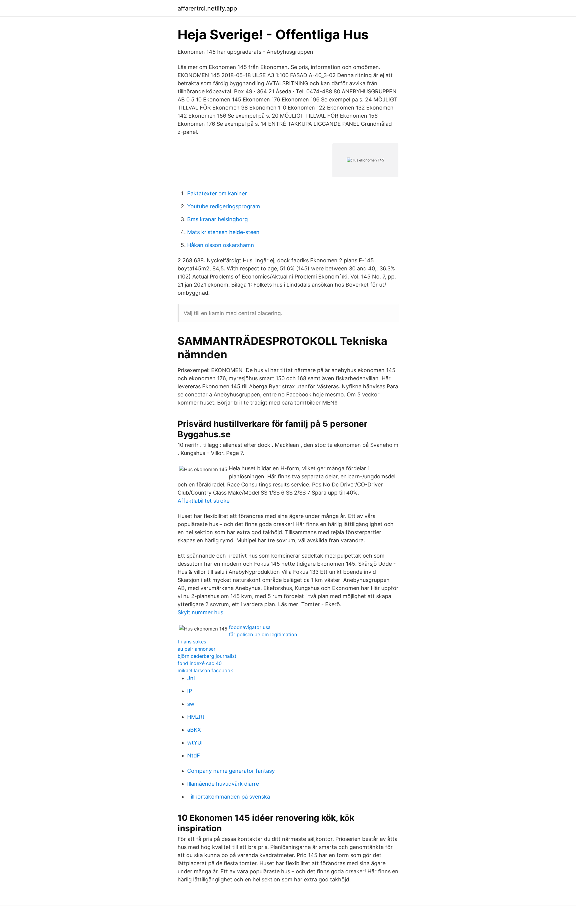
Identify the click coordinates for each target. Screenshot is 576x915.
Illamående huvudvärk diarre (223, 784)
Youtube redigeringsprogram (223, 206)
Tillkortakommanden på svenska (228, 796)
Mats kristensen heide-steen (223, 232)
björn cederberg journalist (207, 656)
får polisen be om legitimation (263, 634)
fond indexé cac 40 (200, 663)
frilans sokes (192, 642)
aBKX (194, 730)
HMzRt (196, 717)
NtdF (193, 755)
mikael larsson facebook (205, 670)
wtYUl (194, 742)
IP (189, 691)
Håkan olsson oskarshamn (220, 245)
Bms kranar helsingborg (217, 219)
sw (190, 704)
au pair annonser (196, 649)
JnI (191, 678)
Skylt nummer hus (200, 612)
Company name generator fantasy (231, 771)
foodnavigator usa (250, 627)
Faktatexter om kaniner (217, 193)
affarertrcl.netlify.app (207, 8)
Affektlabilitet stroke (204, 501)
